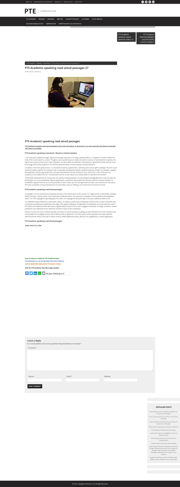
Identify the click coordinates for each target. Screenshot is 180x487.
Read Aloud (29, 72)
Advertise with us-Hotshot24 (43, 2)
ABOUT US (29, 2)
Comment (32, 348)
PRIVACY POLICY (68, 2)
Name (31, 376)
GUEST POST (78, 2)
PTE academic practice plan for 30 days (163, 430)
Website (107, 376)
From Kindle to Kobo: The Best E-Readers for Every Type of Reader (163, 413)
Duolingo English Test (34, 24)
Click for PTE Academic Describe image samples (42, 268)
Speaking (51, 19)
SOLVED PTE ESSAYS (72, 19)
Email (69, 376)
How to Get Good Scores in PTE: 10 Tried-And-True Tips (163, 418)
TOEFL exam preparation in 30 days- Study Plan (163, 427)
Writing (60, 19)
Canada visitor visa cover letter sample (163, 443)
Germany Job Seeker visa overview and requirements (163, 439)
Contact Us (57, 2)
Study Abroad (97, 19)
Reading (42, 19)
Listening (85, 19)
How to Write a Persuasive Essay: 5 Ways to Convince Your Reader (164, 423)
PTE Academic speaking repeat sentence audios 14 (125, 37)
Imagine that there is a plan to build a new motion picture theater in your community (163, 458)
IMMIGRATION (51, 24)
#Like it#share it (55, 273)
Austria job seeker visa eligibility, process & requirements (163, 434)
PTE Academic (31, 19)
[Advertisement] (71, 44)
